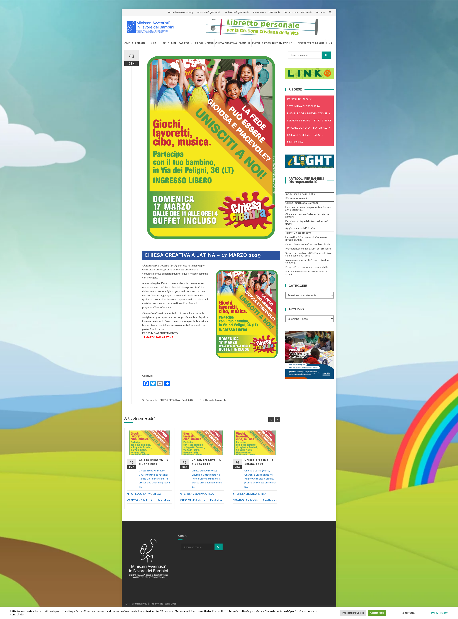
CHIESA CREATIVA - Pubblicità (176, 400)
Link (329, 43)
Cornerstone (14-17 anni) (297, 12)
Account (320, 12)
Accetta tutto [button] (377, 612)
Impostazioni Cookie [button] (353, 612)
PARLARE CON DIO (298, 127)
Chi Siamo (138, 43)
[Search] (326, 55)
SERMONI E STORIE (298, 120)
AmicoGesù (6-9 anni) (237, 12)
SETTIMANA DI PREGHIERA (303, 106)
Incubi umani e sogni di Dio (300, 193)
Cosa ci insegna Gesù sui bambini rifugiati (308, 244)
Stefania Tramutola (215, 400)
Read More (163, 500)
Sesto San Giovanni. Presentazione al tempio (306, 272)
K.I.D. (154, 43)
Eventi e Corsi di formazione (272, 43)
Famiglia (244, 43)
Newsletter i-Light (311, 43)
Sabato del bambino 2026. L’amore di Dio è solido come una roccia (308, 254)
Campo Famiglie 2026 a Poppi (301, 202)
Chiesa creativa (226, 43)
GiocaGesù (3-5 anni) (208, 12)
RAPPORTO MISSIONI (300, 99)
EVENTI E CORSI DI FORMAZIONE (307, 113)
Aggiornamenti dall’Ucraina (300, 228)
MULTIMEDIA (295, 141)
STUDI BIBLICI (322, 120)
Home (126, 43)
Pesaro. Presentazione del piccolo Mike (307, 266)
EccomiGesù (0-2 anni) (180, 12)
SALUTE (318, 134)
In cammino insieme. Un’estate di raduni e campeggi (308, 261)
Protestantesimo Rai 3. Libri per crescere (308, 248)
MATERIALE (320, 127)
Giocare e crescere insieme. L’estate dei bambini (307, 215)
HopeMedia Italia (159, 603)
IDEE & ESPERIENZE (298, 134)
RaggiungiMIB (204, 43)
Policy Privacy (439, 612)
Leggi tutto (408, 612)
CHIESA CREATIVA (141, 493)
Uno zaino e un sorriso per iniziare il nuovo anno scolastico (308, 208)
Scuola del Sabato (176, 43)
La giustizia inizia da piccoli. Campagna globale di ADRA (306, 238)
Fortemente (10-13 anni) (266, 12)
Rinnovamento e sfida (297, 198)
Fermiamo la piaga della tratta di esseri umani (306, 222)
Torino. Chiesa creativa (298, 232)
